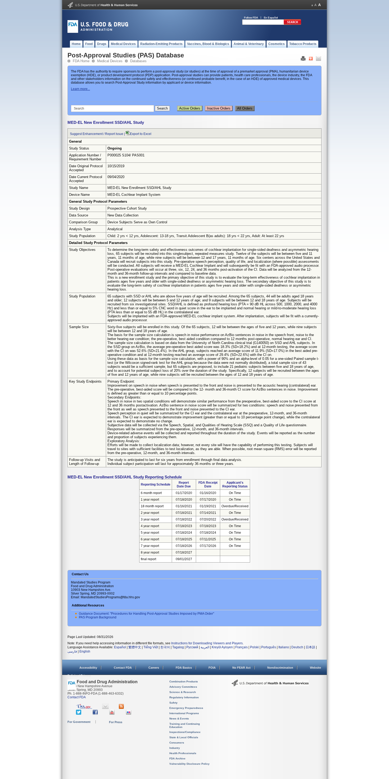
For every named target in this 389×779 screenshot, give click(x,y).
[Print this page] (303, 60)
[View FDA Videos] (112, 713)
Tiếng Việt (150, 647)
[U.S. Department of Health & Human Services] (270, 685)
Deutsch (297, 647)
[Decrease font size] (312, 5)
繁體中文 (134, 647)
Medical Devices (110, 61)
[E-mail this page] (318, 60)
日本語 (310, 647)
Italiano (283, 647)
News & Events (179, 718)
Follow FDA (251, 17)
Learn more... (80, 89)
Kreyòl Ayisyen (222, 647)
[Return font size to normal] (315, 5)
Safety (173, 702)
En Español (271, 17)
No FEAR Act (241, 667)
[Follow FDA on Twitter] (79, 713)
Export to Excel (140, 134)
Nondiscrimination (280, 667)
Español (120, 647)
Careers (153, 667)
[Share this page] (310, 60)
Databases (138, 61)
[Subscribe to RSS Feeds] (122, 708)
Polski (254, 647)
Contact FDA (123, 667)
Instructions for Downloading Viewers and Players (207, 643)
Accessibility (88, 667)
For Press (115, 722)
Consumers (176, 742)
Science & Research (182, 692)
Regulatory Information (184, 697)
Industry (174, 747)
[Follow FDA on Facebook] (96, 713)
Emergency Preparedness (186, 707)
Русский (192, 647)
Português (268, 647)
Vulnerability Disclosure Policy (189, 763)
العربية (205, 647)
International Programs (184, 713)
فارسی (72, 651)
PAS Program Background (97, 617)
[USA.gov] (84, 708)
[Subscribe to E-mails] (105, 708)
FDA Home (81, 61)
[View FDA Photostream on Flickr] (129, 713)
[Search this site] (292, 24)
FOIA (212, 667)
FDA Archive (177, 758)
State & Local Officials (183, 737)
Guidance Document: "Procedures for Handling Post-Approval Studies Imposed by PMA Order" (146, 613)
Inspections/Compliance (185, 732)
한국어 (165, 647)
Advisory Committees (183, 686)
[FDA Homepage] (71, 687)
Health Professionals (182, 753)
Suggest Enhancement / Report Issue (96, 134)
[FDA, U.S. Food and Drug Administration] (97, 32)
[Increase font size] (319, 5)
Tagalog (178, 647)
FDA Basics (184, 667)
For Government (79, 721)
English (84, 651)
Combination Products (183, 681)
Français (241, 647)
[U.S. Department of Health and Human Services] (102, 7)
